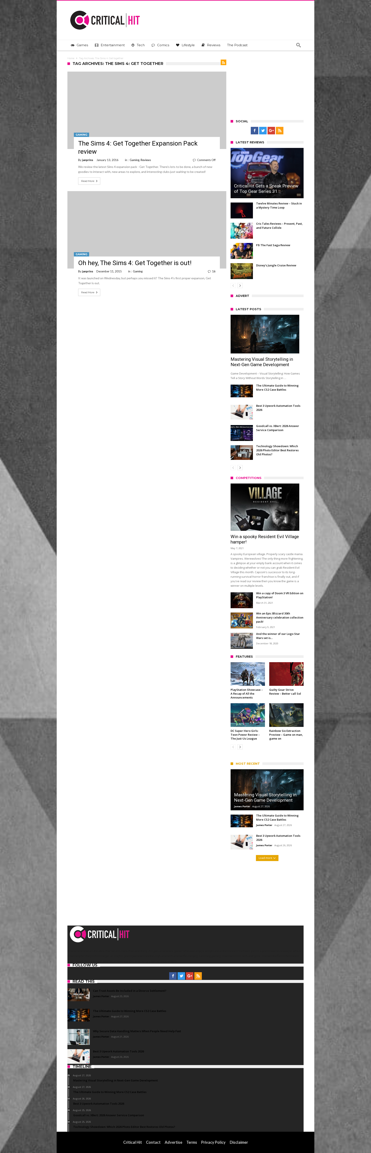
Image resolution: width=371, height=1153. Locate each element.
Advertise (173, 1142)
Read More (87, 181)
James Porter (242, 806)
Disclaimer (239, 1142)
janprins (87, 160)
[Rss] (279, 131)
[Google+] (271, 131)
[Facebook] (254, 131)
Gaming (81, 134)
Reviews (146, 160)
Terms (191, 1142)
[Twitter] (263, 131)
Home (70, 58)
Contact (153, 1142)
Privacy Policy (213, 1142)
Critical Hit (132, 1142)
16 (214, 271)
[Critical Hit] (105, 7)
